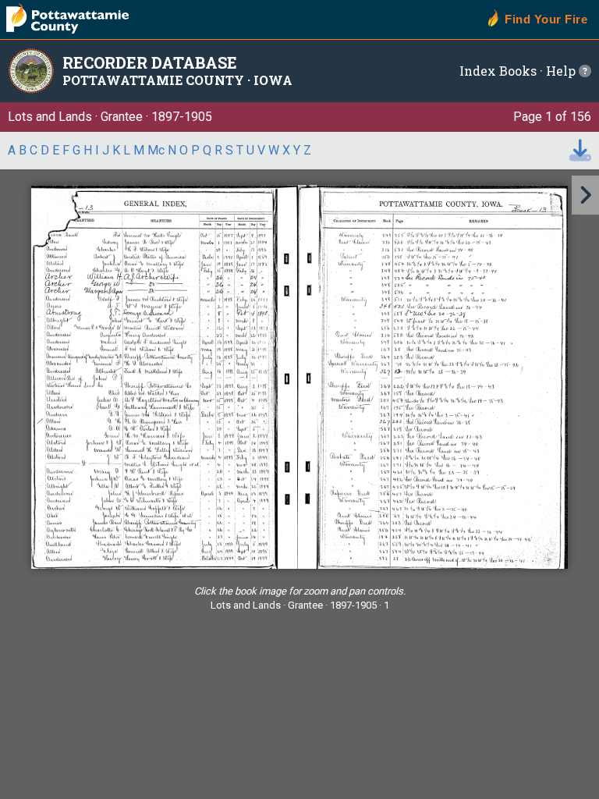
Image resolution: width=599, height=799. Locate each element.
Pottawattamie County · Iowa (177, 80)
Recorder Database (149, 62)
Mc (156, 150)
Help (562, 70)
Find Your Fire (546, 19)
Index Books (498, 70)
